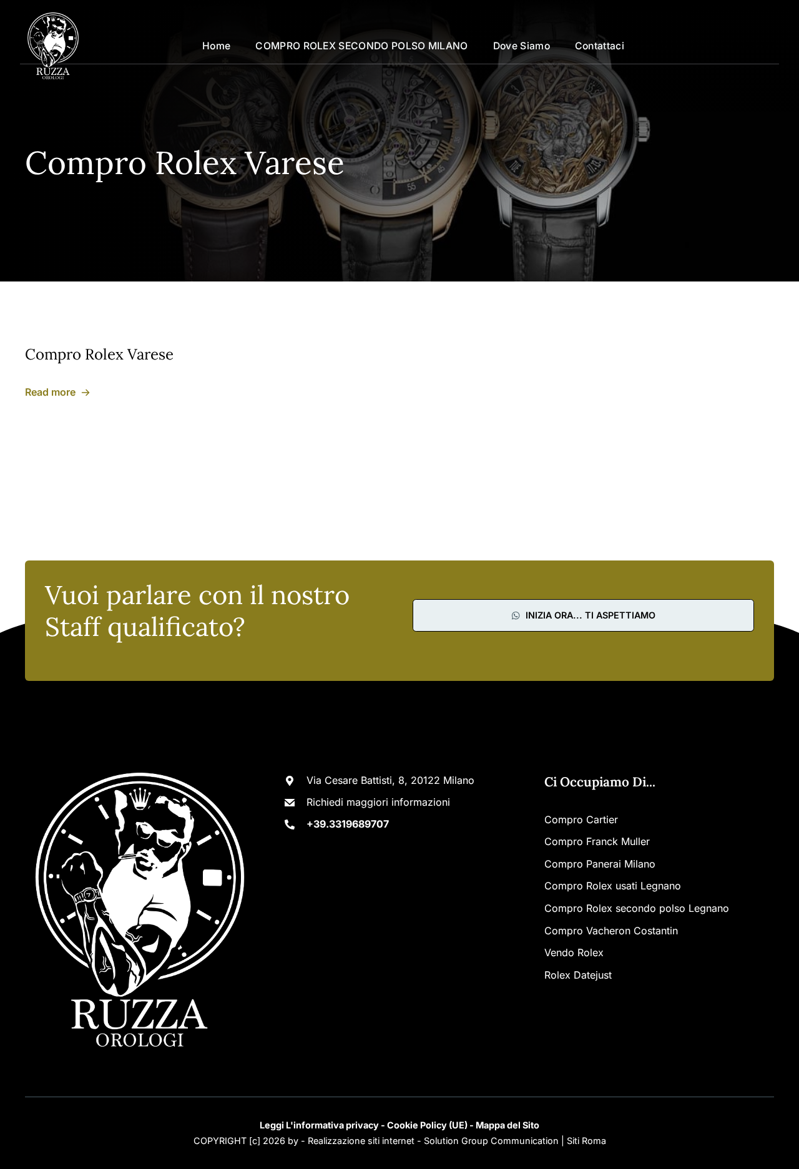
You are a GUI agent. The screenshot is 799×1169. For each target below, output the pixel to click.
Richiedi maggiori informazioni (378, 802)
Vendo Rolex (574, 952)
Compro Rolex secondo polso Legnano (636, 908)
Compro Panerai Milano (599, 864)
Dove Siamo (521, 46)
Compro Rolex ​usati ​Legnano (612, 885)
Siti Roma (586, 1140)
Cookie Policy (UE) (427, 1125)
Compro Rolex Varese (99, 354)
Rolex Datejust (578, 975)
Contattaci (599, 46)
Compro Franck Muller (597, 841)
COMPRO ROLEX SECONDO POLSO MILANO (361, 46)
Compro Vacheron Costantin (611, 930)
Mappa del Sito (507, 1125)
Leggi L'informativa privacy (319, 1125)
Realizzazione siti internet (361, 1140)
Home (216, 46)
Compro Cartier (581, 819)
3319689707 (744, 45)
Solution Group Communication (491, 1140)
